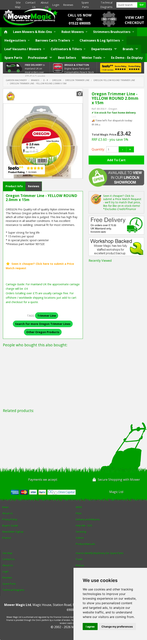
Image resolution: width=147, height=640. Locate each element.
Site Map (7, 553)
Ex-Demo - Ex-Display (127, 58)
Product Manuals (85, 544)
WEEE (79, 507)
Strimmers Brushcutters (111, 32)
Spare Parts (13, 58)
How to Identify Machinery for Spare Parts (99, 553)
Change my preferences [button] (117, 626)
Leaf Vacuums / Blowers (22, 49)
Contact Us (8, 559)
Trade (79, 559)
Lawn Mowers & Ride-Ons (32, 32)
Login (55, 5)
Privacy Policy (9, 519)
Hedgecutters (15, 40)
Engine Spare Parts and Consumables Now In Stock (79, 68)
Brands (128, 49)
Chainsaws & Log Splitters (100, 40)
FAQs (79, 513)
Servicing (81, 531)
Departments (101, 49)
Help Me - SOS (84, 525)
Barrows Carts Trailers (52, 40)
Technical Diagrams (13, 590)
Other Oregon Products (42, 332)
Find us (80, 565)
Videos (80, 537)
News (5, 507)
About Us (7, 513)
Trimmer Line (46, 315)
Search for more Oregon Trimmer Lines (42, 324)
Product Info (14, 186)
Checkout (134, 22)
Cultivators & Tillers (66, 49)
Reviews (68, 5)
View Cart (134, 17)
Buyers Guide (10, 525)
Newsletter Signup (13, 531)
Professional (37, 58)
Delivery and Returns (88, 519)
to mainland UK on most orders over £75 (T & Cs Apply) (35, 70)
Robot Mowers (72, 32)
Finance (6, 537)
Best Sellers (67, 58)
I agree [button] (90, 626)
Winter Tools (91, 58)
